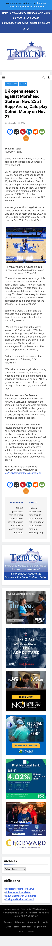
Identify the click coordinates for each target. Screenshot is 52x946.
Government (33, 922)
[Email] (42, 132)
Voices (30, 931)
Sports (23, 83)
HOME (5, 13)
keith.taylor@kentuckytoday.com (23, 472)
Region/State (40, 927)
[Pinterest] (23, 132)
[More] (26, 138)
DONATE (46, 23)
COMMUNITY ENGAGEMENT (15, 23)
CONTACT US (19, 18)
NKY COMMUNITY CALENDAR (23, 13)
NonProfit (26, 927)
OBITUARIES (44, 13)
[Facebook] (10, 132)
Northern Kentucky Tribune (15, 909)
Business (8, 922)
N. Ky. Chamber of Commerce (20, 895)
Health (45, 922)
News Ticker (11, 83)
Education (20, 922)
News (16, 927)
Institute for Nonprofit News (19, 888)
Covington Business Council (19, 899)
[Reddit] (35, 132)
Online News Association (18, 892)
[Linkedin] (29, 132)
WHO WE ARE (33, 18)
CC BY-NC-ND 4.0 (29, 916)
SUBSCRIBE (35, 23)
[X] (16, 132)
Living (8, 927)
